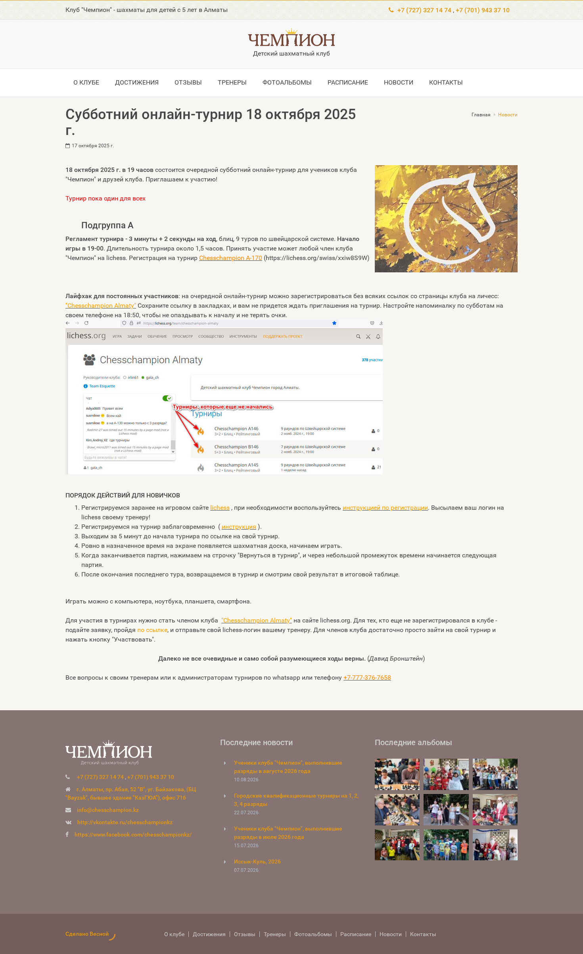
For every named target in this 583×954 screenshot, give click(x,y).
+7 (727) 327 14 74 (424, 10)
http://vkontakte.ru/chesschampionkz (125, 822)
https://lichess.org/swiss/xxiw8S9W (316, 258)
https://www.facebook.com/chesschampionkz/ (133, 834)
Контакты (358, 82)
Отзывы (159, 82)
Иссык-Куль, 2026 (257, 861)
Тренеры (191, 82)
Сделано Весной (87, 934)
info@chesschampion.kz (108, 810)
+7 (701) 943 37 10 (483, 10)
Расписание (283, 82)
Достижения (119, 82)
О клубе (80, 82)
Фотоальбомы (234, 82)
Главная (481, 115)
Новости (322, 82)
